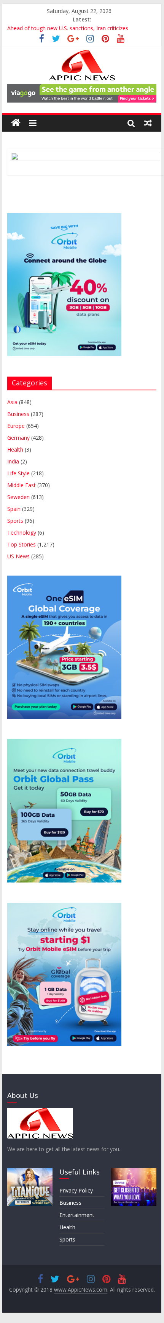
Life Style (18, 473)
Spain (14, 508)
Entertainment (76, 1215)
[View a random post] (148, 123)
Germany (18, 437)
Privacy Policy (76, 1190)
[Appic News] (15, 123)
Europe (16, 425)
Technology (21, 532)
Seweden (18, 497)
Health (15, 449)
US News (18, 556)
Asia (12, 402)
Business (18, 414)
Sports (15, 520)
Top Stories (21, 544)
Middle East (21, 485)
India (13, 461)
